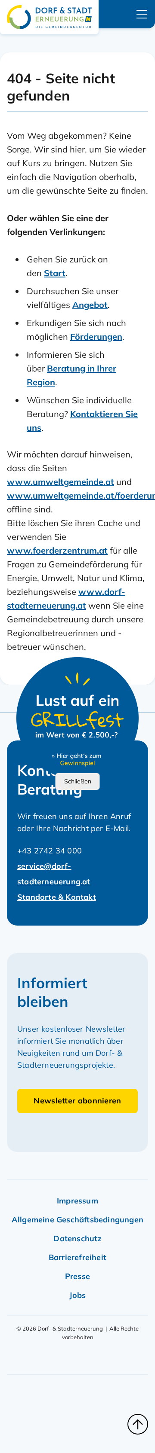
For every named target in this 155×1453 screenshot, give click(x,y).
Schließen (77, 781)
